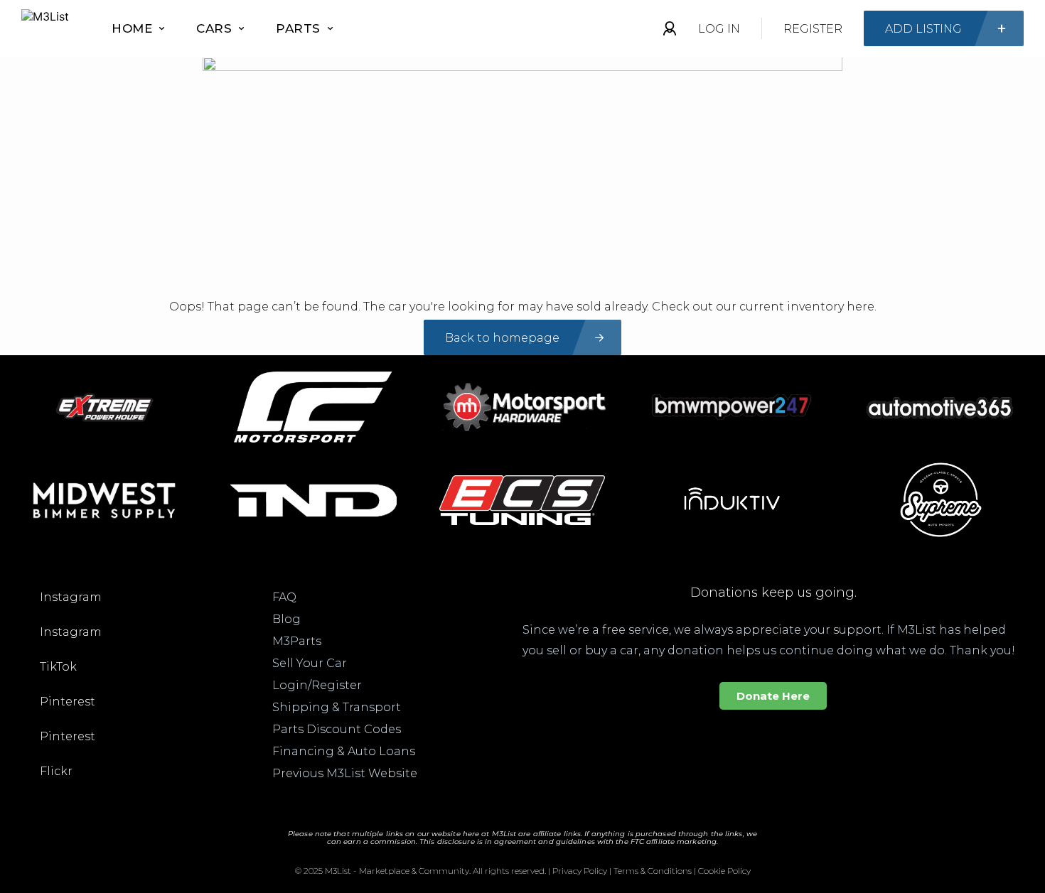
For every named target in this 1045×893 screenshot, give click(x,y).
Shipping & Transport (336, 707)
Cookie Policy (724, 870)
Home (132, 28)
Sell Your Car (309, 663)
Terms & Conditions (652, 870)
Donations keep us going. (773, 592)
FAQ (284, 597)
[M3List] (45, 28)
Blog (286, 619)
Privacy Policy (579, 870)
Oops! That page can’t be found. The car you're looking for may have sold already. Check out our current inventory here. (523, 306)
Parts (298, 28)
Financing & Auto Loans (343, 751)
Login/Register (317, 685)
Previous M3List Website (344, 773)
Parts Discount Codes (336, 729)
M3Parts (296, 641)
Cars (214, 28)
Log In (719, 29)
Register (812, 29)
